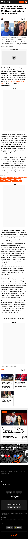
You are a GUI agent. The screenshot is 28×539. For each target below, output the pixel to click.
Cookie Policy (4, 471)
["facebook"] (15, 456)
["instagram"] (5, 456)
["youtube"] (9, 456)
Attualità (3, 366)
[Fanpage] (14, 497)
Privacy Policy (17, 469)
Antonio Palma (11, 19)
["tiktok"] (2, 456)
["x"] (12, 456)
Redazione (23, 471)
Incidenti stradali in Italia (11, 366)
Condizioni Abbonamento (13, 471)
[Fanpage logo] (8, 2)
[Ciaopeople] (14, 535)
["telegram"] (18, 456)
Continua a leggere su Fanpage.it (14, 318)
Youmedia (3, 469)
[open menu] (1, 2)
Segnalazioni (9, 469)
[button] (25, 19)
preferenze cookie (5, 473)
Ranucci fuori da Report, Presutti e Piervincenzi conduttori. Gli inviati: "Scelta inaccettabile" (14, 430)
